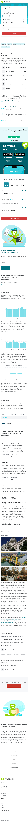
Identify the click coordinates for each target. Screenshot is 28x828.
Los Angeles (7, 619)
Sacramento (14, 763)
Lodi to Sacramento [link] (14, 767)
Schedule (4, 44)
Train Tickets (3, 795)
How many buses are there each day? (11, 440)
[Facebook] (4, 787)
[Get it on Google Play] (19, 154)
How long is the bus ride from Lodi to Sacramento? (10, 461)
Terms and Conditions (5, 820)
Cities (3, 46)
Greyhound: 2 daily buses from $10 (9, 282)
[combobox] (14, 19)
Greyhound (4, 417)
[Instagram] (1, 787)
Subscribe (6, 267)
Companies (3, 814)
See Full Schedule (14, 218)
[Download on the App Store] (8, 154)
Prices (14, 44)
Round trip (13, 16)
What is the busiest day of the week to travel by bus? (12, 503)
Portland (24, 617)
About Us (3, 801)
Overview (9, 44)
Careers (2, 807)
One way (6, 16)
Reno (2, 619)
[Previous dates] (2, 184)
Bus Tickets (14, 751)
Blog (2, 803)
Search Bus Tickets (14, 686)
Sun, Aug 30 (7, 25)
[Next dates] (25, 184)
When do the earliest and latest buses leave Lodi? (12, 484)
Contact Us (3, 812)
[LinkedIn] (6, 787)
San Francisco (15, 619)
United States (14, 755)
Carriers (19, 44)
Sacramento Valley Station (7, 622)
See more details (5, 284)
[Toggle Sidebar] (26, 1)
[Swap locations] (23, 21)
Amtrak (13, 620)
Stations (7, 46)
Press (2, 805)
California (14, 759)
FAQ (24, 44)
